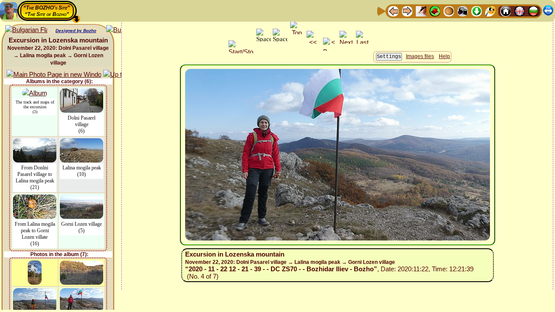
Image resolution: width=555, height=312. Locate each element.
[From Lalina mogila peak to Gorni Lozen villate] (34, 199)
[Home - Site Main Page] (505, 10)
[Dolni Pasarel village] (81, 92)
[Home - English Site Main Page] (519, 10)
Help (444, 56)
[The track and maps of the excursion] (34, 92)
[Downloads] (476, 10)
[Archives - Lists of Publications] (421, 10)
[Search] (490, 10)
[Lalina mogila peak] (81, 142)
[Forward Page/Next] (407, 10)
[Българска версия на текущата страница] (26, 30)
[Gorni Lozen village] (81, 199)
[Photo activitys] (462, 10)
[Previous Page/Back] (393, 10)
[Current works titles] (449, 10)
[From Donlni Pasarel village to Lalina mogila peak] (34, 142)
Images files (420, 56)
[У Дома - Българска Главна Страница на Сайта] (533, 10)
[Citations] (435, 10)
